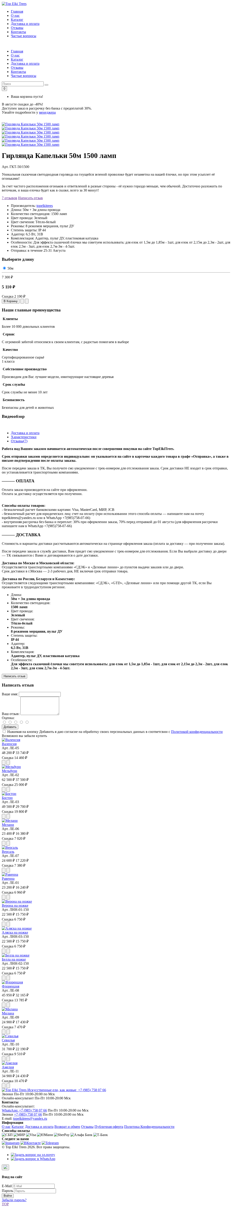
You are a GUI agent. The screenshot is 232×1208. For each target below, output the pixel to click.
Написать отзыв (30, 198)
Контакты (18, 32)
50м (10, 268)
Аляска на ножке (15, 932)
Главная (17, 11)
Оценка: (8, 718)
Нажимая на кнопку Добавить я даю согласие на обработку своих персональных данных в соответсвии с (115, 732)
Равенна (8, 878)
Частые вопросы (23, 36)
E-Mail (7, 1186)
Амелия (8, 1067)
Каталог (17, 20)
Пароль (7, 1191)
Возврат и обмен (67, 1127)
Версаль (8, 852)
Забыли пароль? (14, 1200)
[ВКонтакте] (30, 1143)
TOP (5, 1204)
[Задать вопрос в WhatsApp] (33, 1159)
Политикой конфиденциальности (197, 732)
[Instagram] (10, 1143)
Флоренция (10, 986)
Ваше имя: (10, 694)
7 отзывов (9, 198)
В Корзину (11, 301)
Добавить (10, 727)
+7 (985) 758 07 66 (91, 1090)
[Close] (5, 1167)
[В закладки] (22, 301)
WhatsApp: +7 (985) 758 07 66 (24, 1110)
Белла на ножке (14, 959)
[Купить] (3, 762)
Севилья (8, 1040)
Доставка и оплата (25, 24)
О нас (15, 15)
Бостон (7, 798)
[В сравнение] (27, 301)
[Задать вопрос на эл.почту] (33, 1155)
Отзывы (17, 28)
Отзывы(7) (19, 441)
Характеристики (23, 437)
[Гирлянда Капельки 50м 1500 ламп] (30, 128)
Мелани (8, 825)
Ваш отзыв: (10, 714)
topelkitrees (44, 206)
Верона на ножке (15, 905)
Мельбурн (9, 771)
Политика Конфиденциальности (149, 1127)
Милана (8, 1013)
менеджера (47, 112)
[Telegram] (50, 1143)
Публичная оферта (108, 1127)
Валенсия (9, 744)
